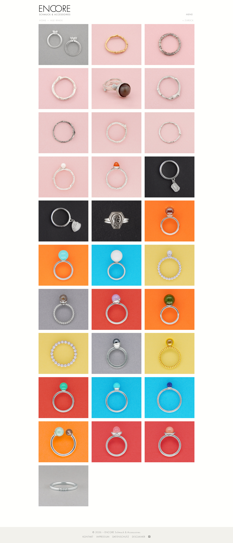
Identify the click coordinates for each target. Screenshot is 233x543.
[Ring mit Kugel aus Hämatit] (116, 353)
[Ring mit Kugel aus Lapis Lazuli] (169, 397)
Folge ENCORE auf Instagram (149, 537)
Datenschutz (120, 537)
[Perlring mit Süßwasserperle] (169, 265)
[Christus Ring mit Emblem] (116, 221)
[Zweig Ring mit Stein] (116, 176)
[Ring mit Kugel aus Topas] (63, 265)
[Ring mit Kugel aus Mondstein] (169, 441)
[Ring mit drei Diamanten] (63, 485)
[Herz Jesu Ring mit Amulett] (63, 221)
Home (42, 20)
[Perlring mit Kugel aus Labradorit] (63, 309)
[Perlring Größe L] (63, 353)
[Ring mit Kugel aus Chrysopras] (63, 397)
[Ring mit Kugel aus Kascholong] (116, 265)
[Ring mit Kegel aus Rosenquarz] (116, 441)
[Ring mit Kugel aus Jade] (169, 309)
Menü (189, 15)
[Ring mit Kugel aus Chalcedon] (116, 309)
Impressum (102, 537)
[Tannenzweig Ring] (63, 132)
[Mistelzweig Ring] (116, 132)
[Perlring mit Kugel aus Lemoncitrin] (169, 353)
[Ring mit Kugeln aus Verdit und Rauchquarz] (63, 441)
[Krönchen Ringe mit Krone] (63, 44)
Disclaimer (138, 537)
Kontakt (88, 537)
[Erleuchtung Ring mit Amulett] (169, 176)
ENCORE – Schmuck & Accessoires (56, 9)
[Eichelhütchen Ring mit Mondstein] (116, 88)
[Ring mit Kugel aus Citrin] (169, 221)
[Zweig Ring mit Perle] (63, 176)
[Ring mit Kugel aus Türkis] (116, 397)
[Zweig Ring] (116, 44)
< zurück (188, 20)
